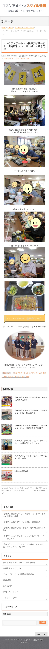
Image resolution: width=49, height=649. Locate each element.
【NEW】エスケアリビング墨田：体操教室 (21, 522)
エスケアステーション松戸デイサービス (27, 373)
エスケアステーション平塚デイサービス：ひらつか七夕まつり (12, 490)
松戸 (23, 377)
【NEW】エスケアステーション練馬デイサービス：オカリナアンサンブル (23, 545)
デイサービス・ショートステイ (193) (19, 562)
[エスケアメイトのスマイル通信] (24, 11)
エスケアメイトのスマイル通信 (25, 640)
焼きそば (7, 377)
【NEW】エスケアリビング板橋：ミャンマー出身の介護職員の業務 (24, 515)
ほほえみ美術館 (21, 471)
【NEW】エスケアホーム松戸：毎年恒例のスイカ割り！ (24, 529)
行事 (27, 58)
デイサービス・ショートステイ (14, 58)
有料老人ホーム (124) (12, 568)
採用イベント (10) (11, 592)
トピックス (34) (10, 598)
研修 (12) (7, 580)
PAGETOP (41, 634)
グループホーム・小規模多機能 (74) (18, 574)
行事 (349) (7, 586)
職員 (27, 377)
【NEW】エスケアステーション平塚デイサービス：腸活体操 (23, 537)
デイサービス (16, 377)
